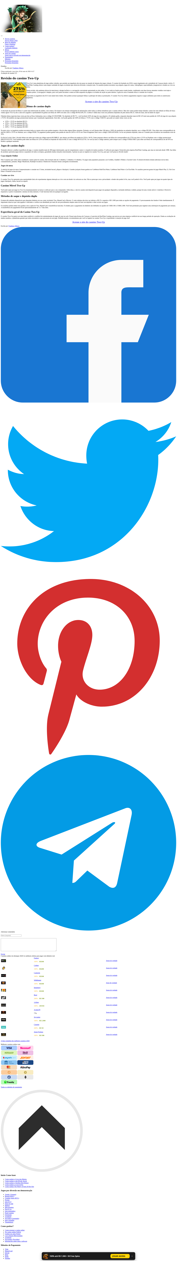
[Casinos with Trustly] (9, 1082)
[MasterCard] (9, 1067)
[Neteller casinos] (9, 1052)
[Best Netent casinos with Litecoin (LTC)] (9, 1077)
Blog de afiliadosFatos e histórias (10, 43)
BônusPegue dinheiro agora (12, 51)
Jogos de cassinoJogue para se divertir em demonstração (17, 54)
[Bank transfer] (9, 1062)
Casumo (36, 1024)
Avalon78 (37, 1010)
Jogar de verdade (111, 983)
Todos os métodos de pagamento (11, 1087)
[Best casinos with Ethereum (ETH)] (25, 1077)
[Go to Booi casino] (17, 997)
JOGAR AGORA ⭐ (120, 1256)
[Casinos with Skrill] (25, 1052)
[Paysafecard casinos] (9, 1057)
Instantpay (37, 987)
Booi (35, 995)
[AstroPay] (25, 1067)
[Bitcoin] (9, 1072)
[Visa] (9, 1048)
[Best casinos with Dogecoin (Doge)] (25, 1072)
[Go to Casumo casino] (17, 1027)
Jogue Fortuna (38, 1032)
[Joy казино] (17, 1005)
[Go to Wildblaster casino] (17, 983)
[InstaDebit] (25, 1062)
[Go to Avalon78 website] (17, 1012)
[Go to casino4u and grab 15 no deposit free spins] (17, 975)
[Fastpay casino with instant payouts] (21, 32)
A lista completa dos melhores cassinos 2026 (15, 1041)
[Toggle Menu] (1, 35)
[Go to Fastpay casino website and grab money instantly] (17, 960)
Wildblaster (37, 980)
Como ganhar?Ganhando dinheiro (11, 47)
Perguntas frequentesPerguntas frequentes (11, 62)
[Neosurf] (25, 1048)
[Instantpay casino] (17, 990)
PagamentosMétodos (9, 58)
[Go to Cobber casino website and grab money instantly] (17, 968)
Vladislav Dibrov (13, 226)
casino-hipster (6, 2)
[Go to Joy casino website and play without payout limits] (17, 1019)
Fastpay (36, 958)
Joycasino (37, 1017)
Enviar (3, 954)
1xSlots (36, 1002)
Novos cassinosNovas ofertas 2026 (11, 39)
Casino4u (37, 973)
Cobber (36, 965)
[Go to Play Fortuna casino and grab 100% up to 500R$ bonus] (17, 1034)
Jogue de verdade (111, 961)
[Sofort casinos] (25, 1057)
